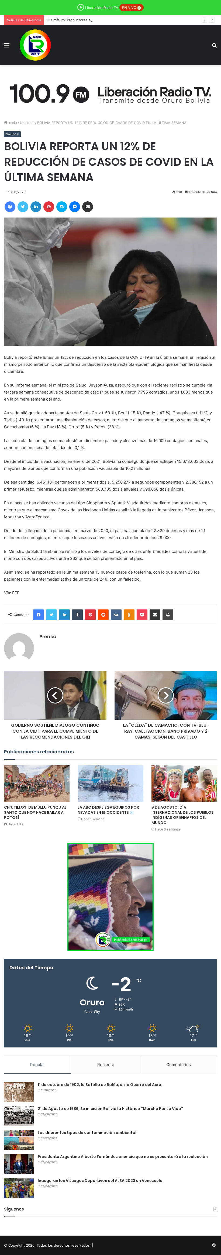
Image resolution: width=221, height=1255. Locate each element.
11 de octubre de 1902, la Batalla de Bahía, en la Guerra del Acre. (100, 1084)
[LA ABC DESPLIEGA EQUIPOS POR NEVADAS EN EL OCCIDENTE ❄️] (110, 783)
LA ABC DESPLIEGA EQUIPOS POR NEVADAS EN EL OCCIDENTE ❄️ (108, 810)
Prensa (48, 636)
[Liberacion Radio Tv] (35, 45)
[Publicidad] (110, 92)
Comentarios (178, 1064)
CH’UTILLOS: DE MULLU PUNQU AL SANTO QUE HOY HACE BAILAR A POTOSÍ (35, 812)
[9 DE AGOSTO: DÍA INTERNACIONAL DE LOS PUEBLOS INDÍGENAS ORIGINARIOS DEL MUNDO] (184, 783)
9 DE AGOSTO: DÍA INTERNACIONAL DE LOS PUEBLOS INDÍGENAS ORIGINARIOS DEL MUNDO (182, 815)
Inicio (12, 122)
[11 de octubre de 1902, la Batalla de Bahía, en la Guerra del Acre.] (19, 1092)
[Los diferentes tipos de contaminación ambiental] (19, 1140)
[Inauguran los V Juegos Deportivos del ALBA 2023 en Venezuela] (19, 1188)
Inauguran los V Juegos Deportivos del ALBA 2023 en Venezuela (100, 1180)
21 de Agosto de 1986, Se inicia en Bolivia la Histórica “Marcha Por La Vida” (110, 1108)
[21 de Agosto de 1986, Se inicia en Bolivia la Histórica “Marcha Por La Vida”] (19, 1116)
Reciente (105, 1064)
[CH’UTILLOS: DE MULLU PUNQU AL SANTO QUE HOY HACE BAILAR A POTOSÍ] (37, 783)
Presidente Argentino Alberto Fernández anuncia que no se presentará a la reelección (123, 1156)
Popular (37, 1064)
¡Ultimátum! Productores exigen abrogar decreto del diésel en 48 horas (107, 20)
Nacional (27, 122)
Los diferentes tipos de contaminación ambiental (87, 1132)
